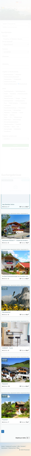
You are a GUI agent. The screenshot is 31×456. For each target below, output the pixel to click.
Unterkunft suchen (11, 446)
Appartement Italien (5, 213)
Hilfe (18, 446)
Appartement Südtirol (15, 213)
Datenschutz (12, 448)
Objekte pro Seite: (21, 438)
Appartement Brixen (25, 392)
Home (3, 446)
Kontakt (23, 446)
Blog (18, 448)
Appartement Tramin (25, 321)
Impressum (4, 448)
